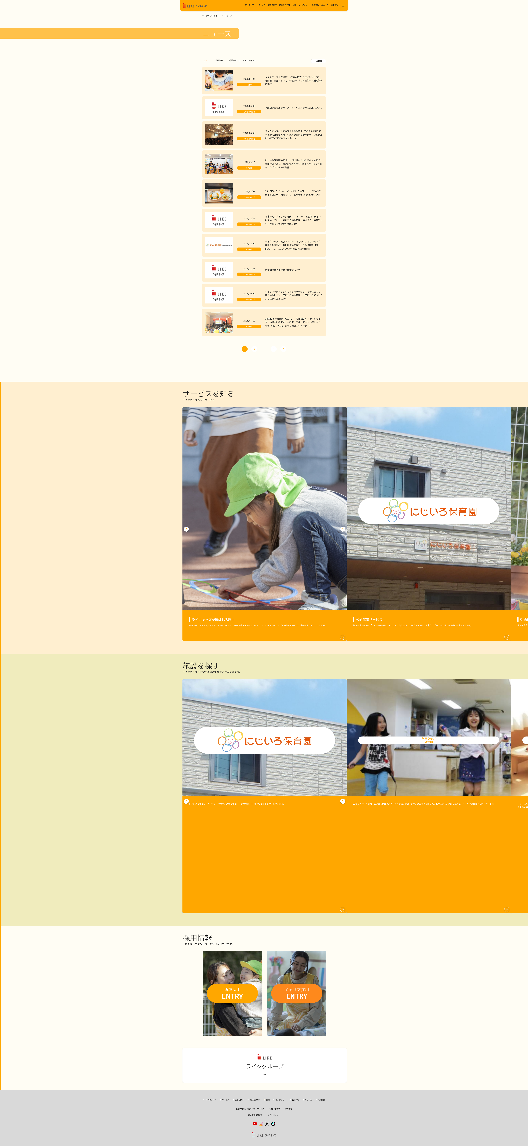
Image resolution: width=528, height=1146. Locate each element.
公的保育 (219, 60)
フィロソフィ (250, 5)
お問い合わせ (274, 1108)
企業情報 (315, 5)
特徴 (294, 5)
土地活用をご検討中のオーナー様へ (250, 1108)
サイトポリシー (273, 1115)
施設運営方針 (284, 5)
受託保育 (233, 60)
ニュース (324, 5)
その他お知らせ (249, 60)
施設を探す (272, 5)
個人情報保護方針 (255, 1115)
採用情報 (334, 5)
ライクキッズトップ (210, 15)
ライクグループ (265, 1066)
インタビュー (304, 5)
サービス (261, 5)
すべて (206, 60)
